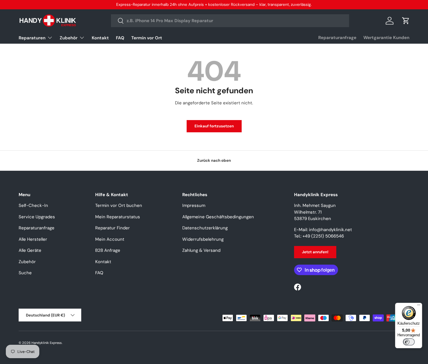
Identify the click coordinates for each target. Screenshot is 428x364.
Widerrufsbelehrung (203, 239)
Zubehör (68, 38)
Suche (25, 273)
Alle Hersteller (33, 239)
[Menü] (418, 306)
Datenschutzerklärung (205, 228)
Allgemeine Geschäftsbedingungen (218, 217)
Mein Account (109, 239)
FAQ (120, 38)
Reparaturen (32, 38)
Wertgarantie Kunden (386, 38)
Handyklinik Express (46, 343)
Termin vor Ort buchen (118, 205)
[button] (405, 20)
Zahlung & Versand (201, 250)
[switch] (409, 341)
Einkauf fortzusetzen (214, 126)
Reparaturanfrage (337, 38)
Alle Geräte (30, 250)
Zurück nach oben (214, 160)
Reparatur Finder (112, 228)
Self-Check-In (33, 205)
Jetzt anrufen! (315, 251)
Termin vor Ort (146, 38)
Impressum (193, 205)
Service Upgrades (37, 217)
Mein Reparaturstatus (117, 217)
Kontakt (100, 38)
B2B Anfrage (107, 250)
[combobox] (230, 20)
